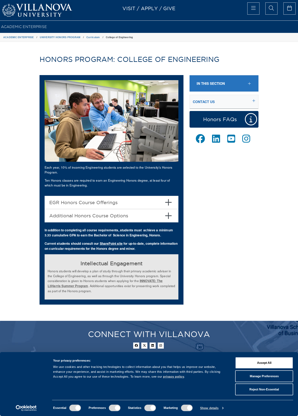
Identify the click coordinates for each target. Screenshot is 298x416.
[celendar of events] (289, 8)
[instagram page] (246, 139)
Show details (209, 408)
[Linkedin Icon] (153, 346)
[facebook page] (200, 139)
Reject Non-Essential (264, 389)
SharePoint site (111, 243)
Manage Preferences (264, 376)
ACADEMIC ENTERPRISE (24, 27)
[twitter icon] (144, 346)
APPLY (149, 8)
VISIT (128, 8)
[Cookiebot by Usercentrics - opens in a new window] (26, 408)
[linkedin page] (216, 139)
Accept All (264, 362)
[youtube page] (231, 139)
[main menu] (253, 8)
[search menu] (271, 8)
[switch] (114, 408)
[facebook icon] (136, 346)
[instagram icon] (161, 346)
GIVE (169, 8)
